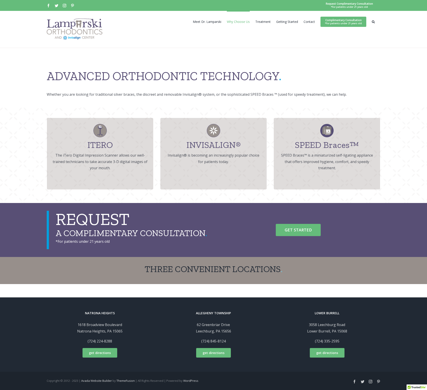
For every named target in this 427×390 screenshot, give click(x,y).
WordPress (190, 381)
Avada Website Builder (96, 381)
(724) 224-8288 (100, 341)
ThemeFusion (126, 381)
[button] (373, 21)
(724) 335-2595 (327, 341)
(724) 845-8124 (213, 341)
